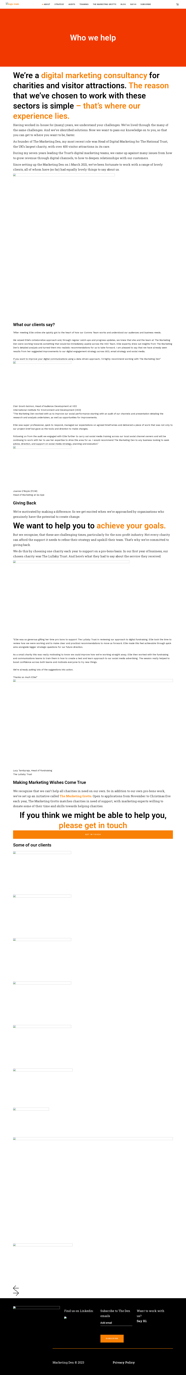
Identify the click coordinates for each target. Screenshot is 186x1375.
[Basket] (177, 4)
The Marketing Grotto (75, 796)
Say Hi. (142, 1321)
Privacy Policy (124, 1362)
